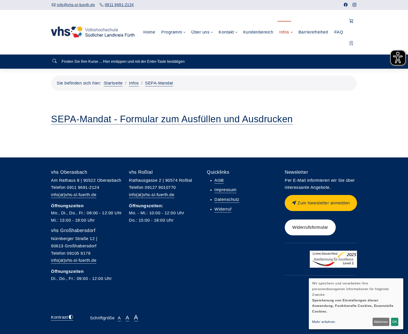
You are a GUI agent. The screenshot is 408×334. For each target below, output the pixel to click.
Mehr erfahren (323, 322)
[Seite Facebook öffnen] (345, 5)
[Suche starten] (54, 61)
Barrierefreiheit (313, 32)
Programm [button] (171, 32)
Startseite (113, 83)
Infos (134, 83)
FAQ (338, 32)
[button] (351, 21)
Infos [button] (284, 32)
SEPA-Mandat (159, 83)
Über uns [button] (200, 32)
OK (394, 322)
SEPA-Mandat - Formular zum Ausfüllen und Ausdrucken (172, 119)
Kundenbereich (258, 32)
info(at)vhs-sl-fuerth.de (73, 194)
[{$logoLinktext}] (93, 32)
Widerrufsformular (310, 227)
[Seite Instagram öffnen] (354, 5)
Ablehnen (381, 322)
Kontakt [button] (226, 32)
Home (149, 32)
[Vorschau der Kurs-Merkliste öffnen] (351, 43)
